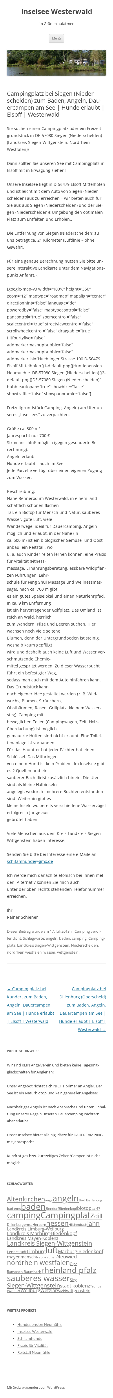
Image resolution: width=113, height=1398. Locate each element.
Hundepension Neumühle (39, 1324)
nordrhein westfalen (24, 952)
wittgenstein (68, 952)
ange (48, 1200)
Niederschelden (84, 945)
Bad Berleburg (90, 1200)
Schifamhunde (29, 1338)
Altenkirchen (26, 1199)
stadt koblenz (75, 1285)
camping (79, 938)
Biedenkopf (68, 1208)
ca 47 (96, 1208)
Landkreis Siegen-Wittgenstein (43, 945)
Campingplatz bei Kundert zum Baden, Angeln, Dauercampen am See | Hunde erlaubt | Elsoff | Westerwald (30, 1005)
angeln (51, 938)
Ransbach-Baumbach (24, 1271)
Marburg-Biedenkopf (80, 1251)
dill (98, 1216)
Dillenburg (15, 1224)
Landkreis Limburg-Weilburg (35, 1229)
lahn (93, 1223)
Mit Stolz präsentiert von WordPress (36, 1387)
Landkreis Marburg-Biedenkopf (42, 1233)
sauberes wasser (38, 1277)
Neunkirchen (46, 1257)
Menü (56, 38)
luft (51, 1249)
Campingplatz (67, 1215)
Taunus (95, 1286)
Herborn (39, 1224)
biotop (84, 1208)
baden (64, 938)
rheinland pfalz (68, 1270)
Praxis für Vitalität (32, 1345)
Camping (82, 931)
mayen (14, 1257)
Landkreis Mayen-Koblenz (32, 1238)
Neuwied (67, 1256)
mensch (28, 1257)
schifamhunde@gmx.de (30, 861)
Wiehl (61, 1290)
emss (28, 1224)
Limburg (36, 1251)
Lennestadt (17, 1251)
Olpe (73, 1263)
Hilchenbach (78, 1225)
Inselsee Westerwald (56, 11)
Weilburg (30, 1290)
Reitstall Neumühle (33, 1352)
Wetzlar (48, 1290)
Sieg (73, 1279)
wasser (49, 952)
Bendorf (52, 1208)
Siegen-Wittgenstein (33, 1285)
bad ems (14, 1208)
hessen (57, 1223)
